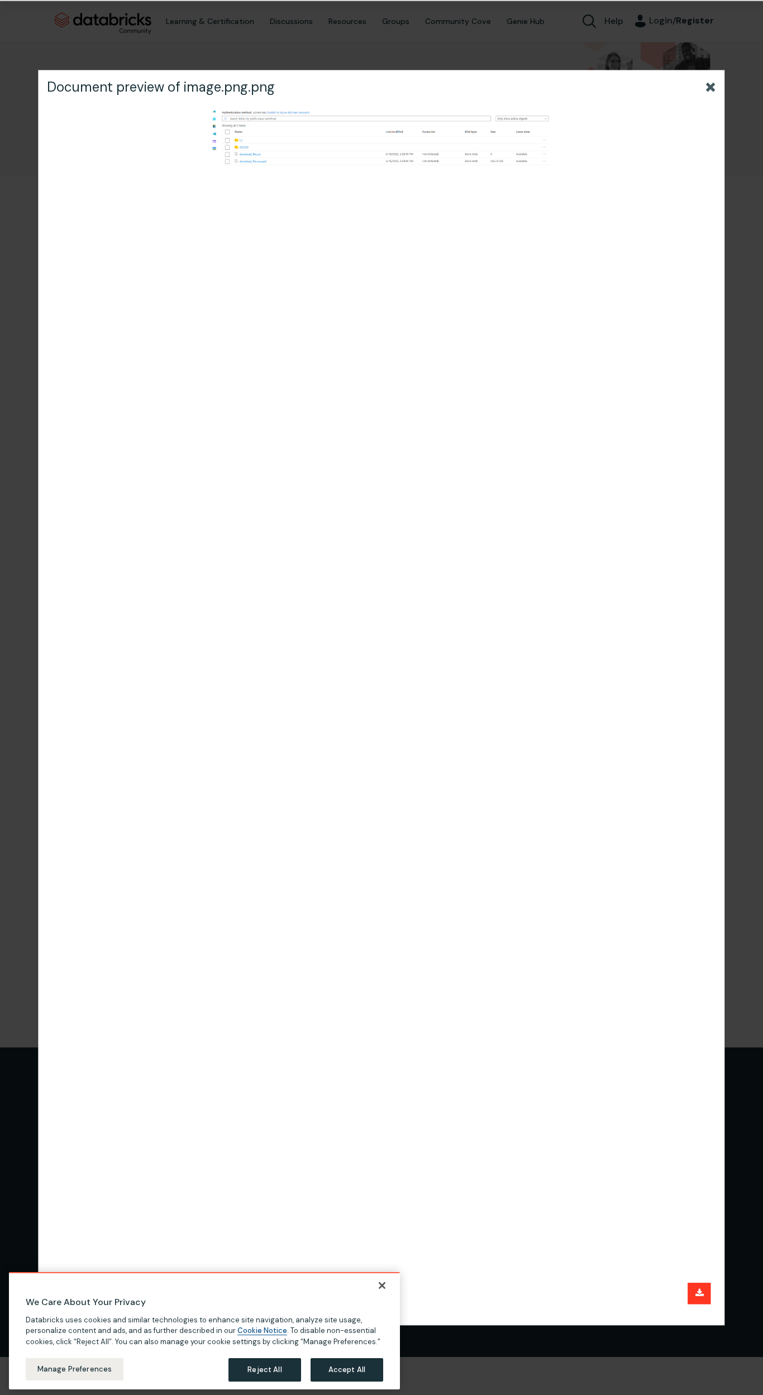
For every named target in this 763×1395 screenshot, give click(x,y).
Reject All (264, 1369)
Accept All (346, 1369)
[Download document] (699, 1293)
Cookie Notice (262, 1330)
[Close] (382, 1285)
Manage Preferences (74, 1369)
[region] (204, 1330)
